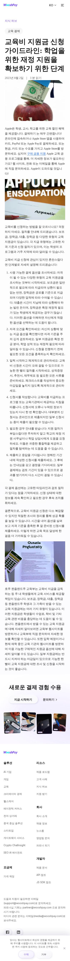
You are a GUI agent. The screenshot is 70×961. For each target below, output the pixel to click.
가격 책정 (9, 876)
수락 (26, 954)
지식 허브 (41, 786)
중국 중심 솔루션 (13, 823)
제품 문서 (41, 867)
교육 (6, 786)
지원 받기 (41, 793)
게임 (6, 779)
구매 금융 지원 (36, 153)
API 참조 (41, 874)
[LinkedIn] (18, 932)
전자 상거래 (10, 815)
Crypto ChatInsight (14, 845)
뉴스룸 (40, 830)
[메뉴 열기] (62, 5)
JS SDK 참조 (43, 882)
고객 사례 (41, 779)
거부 (43, 954)
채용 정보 (41, 823)
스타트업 (9, 830)
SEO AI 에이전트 (13, 852)
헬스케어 (9, 801)
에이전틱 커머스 (13, 808)
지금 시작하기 (23, 699)
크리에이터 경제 (13, 793)
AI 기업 (7, 771)
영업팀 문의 (43, 838)
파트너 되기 (43, 845)
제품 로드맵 (43, 771)
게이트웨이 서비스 (14, 837)
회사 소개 (41, 816)
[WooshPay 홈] (11, 5)
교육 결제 (14, 31)
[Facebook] (7, 932)
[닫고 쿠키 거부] (64, 948)
